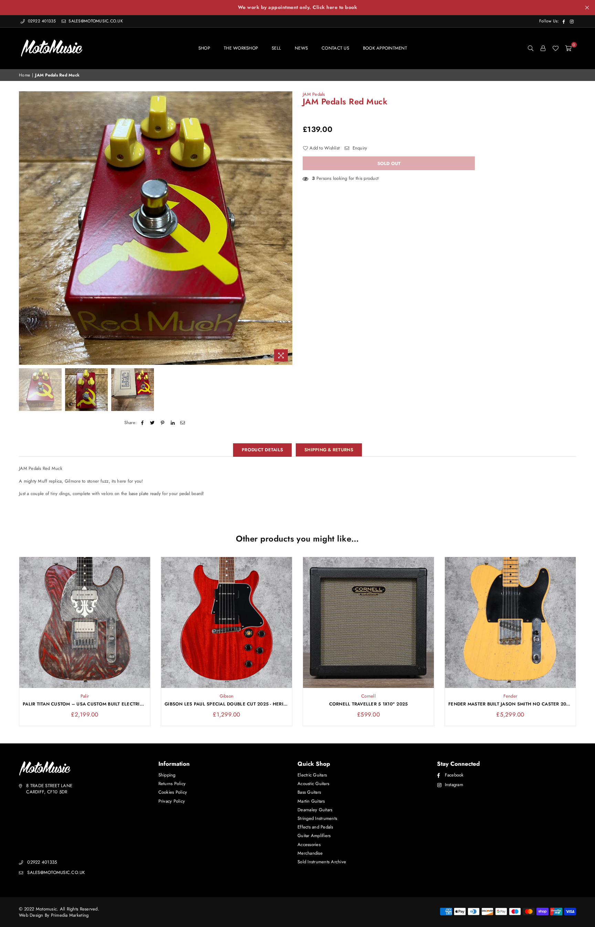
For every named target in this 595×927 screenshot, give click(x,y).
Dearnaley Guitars (315, 809)
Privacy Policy (171, 801)
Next (286, 228)
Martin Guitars (311, 801)
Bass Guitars (309, 792)
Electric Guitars (312, 775)
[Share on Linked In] (172, 423)
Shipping (167, 775)
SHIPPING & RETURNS (328, 449)
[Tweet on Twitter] (152, 423)
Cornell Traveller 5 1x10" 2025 (368, 704)
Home (24, 75)
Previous (25, 228)
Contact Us (335, 48)
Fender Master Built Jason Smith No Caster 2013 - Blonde (510, 704)
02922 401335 (42, 21)
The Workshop (241, 48)
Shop (204, 48)
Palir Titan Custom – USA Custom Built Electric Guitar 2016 (85, 704)
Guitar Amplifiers (314, 835)
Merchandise (310, 853)
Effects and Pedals (315, 827)
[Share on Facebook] (142, 423)
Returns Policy (172, 783)
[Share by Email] (182, 423)
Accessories (309, 844)
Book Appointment (385, 48)
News (301, 48)
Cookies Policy (172, 792)
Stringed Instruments (317, 818)
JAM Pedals (314, 94)
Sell (276, 48)
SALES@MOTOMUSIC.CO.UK (95, 21)
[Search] (530, 48)
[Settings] (543, 48)
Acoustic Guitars (313, 783)
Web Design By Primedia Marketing (53, 915)
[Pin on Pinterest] (162, 423)
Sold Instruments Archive (322, 861)
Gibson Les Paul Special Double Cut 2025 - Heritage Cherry (227, 704)
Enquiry (359, 148)
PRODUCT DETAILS (262, 449)
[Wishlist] (555, 48)
